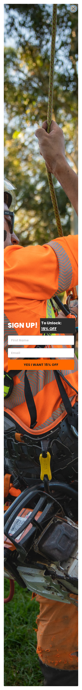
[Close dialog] (73, 8)
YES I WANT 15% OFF (41, 364)
